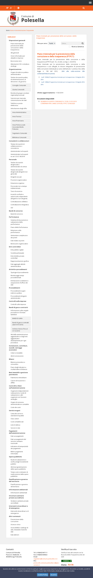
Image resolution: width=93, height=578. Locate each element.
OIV (12, 208)
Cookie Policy (43, 575)
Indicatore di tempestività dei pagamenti (19, 447)
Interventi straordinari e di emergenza (18, 507)
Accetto (54, 575)
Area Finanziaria (18, 121)
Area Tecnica (16, 116)
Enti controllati (15, 247)
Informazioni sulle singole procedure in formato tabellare (19, 312)
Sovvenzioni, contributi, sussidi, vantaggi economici (18, 348)
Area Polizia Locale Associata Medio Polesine (18, 127)
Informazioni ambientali (18, 490)
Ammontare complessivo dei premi (19, 236)
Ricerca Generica (78, 47)
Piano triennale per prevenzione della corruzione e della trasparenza (17, 47)
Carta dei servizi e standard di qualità (17, 415)
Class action (15, 419)
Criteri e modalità (16, 353)
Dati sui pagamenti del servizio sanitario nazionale (18, 441)
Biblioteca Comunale (19, 137)
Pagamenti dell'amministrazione (17, 432)
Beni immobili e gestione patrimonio (18, 373)
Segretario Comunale (19, 133)
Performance (14, 217)
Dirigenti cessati (16, 177)
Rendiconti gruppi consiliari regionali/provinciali (20, 94)
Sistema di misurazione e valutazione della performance (19, 222)
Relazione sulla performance (16, 231)
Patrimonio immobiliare (19, 378)
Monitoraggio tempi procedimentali (17, 276)
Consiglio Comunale (19, 85)
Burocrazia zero (16, 61)
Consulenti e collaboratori (19, 141)
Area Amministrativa (19, 112)
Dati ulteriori (15, 535)
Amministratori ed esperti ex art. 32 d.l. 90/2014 (19, 155)
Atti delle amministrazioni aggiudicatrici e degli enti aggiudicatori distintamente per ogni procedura (19, 338)
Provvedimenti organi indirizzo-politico (18, 292)
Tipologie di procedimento (19, 272)
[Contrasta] (18, 8)
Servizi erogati (14, 410)
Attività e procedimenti (18, 269)
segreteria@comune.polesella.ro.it (45, 559)
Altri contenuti (15, 516)
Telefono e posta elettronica (16, 104)
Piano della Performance (19, 227)
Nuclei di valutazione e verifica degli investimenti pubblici (19, 462)
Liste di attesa (15, 425)
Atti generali (15, 53)
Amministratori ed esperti (19, 151)
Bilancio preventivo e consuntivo (18, 363)
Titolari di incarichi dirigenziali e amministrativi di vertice (19, 165)
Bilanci (11, 359)
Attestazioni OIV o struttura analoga (20, 65)
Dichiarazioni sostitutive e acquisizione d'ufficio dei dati (19, 283)
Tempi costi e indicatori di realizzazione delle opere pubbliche (19, 474)
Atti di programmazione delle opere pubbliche (19, 468)
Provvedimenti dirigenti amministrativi (19, 297)
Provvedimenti (14, 288)
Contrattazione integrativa (20, 205)
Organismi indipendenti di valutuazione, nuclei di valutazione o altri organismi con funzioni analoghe (19, 395)
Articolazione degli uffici (19, 108)
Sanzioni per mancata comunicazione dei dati (19, 99)
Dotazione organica (17, 183)
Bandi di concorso (16, 211)
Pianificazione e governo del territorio (18, 480)
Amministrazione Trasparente (24, 30)
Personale (13, 159)
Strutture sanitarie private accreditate (16, 497)
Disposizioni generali (17, 40)
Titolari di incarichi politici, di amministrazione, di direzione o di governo (19, 79)
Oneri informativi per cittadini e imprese (18, 57)
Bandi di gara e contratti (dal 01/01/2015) (20, 324)
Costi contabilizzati (17, 422)
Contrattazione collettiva (19, 202)
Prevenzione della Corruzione (17, 520)
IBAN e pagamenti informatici (17, 453)
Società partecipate (17, 253)
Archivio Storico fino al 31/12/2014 (20, 330)
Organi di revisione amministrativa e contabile (20, 403)
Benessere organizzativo (19, 244)
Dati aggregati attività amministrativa (18, 265)
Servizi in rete (15, 428)
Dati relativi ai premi (17, 241)
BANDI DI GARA (17, 318)
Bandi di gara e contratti (18, 307)
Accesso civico (15, 524)
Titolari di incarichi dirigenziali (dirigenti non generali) (19, 172)
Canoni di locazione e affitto (18, 382)
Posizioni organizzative (19, 180)
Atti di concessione (17, 356)
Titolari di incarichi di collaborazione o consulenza (17, 146)
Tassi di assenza (16, 191)
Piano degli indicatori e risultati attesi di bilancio (19, 368)
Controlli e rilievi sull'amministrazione (17, 387)
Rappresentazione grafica (20, 261)
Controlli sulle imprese (17, 301)
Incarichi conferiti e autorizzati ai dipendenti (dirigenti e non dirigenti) (19, 196)
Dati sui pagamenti (17, 436)
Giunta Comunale (18, 90)
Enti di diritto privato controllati (17, 257)
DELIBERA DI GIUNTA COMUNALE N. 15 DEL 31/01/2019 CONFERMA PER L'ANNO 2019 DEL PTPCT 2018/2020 (59, 102)
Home (12, 30)
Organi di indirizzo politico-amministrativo (20, 73)
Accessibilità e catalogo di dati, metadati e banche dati (19, 530)
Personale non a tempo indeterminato (19, 187)
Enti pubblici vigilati (17, 250)
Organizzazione (15, 69)
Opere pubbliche (15, 457)
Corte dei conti (16, 407)
